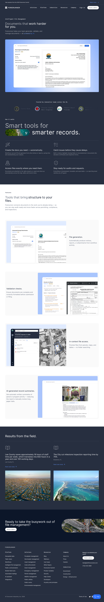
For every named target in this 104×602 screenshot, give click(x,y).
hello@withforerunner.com (90, 563)
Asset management (30, 562)
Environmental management (33, 585)
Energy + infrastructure (70, 577)
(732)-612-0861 (87, 566)
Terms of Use (83, 596)
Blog (45, 556)
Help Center (47, 576)
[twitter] (90, 596)
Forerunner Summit (49, 568)
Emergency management (32, 571)
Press (64, 559)
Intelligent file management (13, 565)
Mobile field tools (10, 571)
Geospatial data (9, 556)
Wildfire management (31, 576)
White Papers (47, 565)
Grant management (30, 568)
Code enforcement (30, 565)
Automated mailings (11, 573)
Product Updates (49, 571)
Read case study (10, 466)
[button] (34, 7)
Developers (47, 579)
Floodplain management (31, 556)
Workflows (8, 562)
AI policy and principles (50, 582)
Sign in (82, 7)
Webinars (46, 559)
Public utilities (29, 579)
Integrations (8, 579)
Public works (28, 582)
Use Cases (47, 562)
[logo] (12, 8)
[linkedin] (92, 596)
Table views (8, 559)
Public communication (11, 568)
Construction (67, 574)
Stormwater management (32, 559)
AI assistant (8, 576)
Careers (65, 562)
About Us (66, 556)
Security (46, 573)
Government (66, 571)
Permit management (30, 573)
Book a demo (93, 7)
